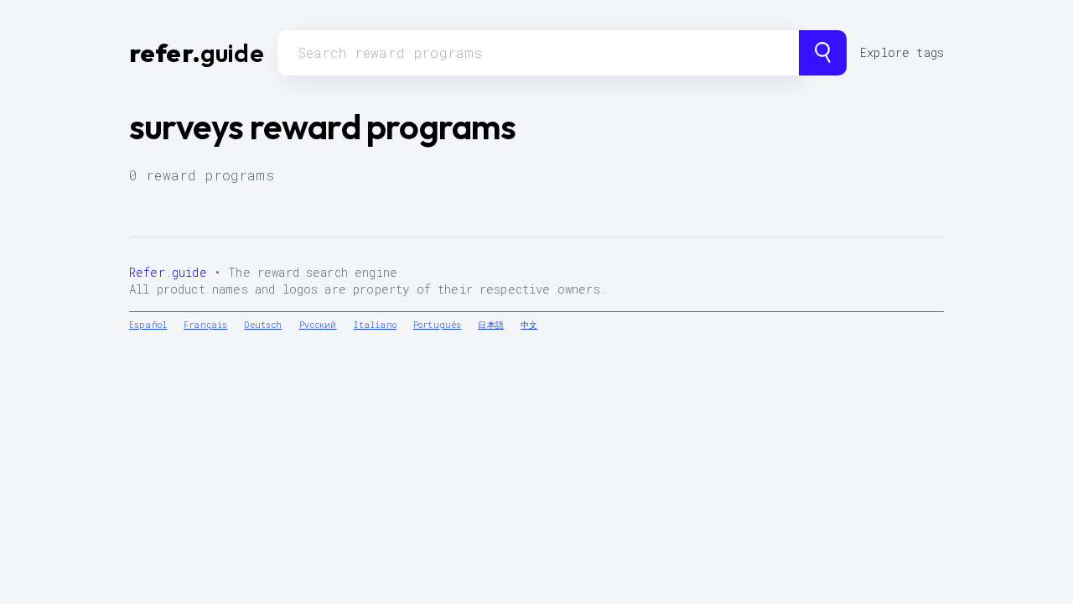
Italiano (375, 325)
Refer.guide (168, 272)
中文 (529, 325)
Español (148, 325)
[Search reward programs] (823, 53)
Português (437, 325)
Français (205, 325)
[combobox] (538, 53)
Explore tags (902, 52)
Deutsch (263, 325)
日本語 (490, 325)
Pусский (318, 325)
